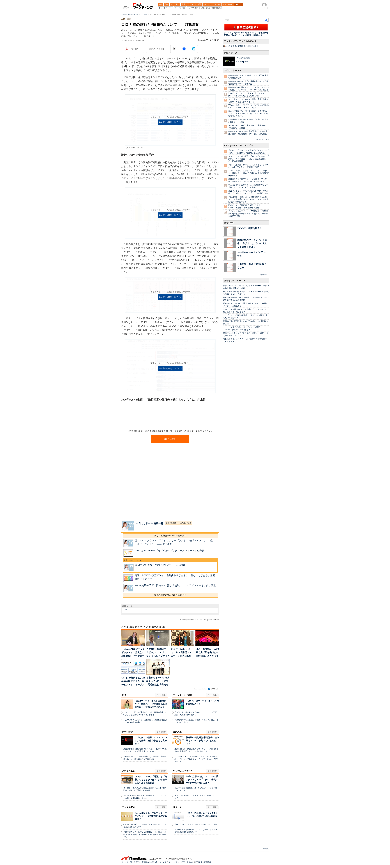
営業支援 (177, 732)
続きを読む (170, 438)
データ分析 (127, 732)
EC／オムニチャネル (183, 771)
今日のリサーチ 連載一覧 (149, 523)
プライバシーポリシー (171, 862)
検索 (266, 20)
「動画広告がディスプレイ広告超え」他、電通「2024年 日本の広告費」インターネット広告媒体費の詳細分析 (145, 834)
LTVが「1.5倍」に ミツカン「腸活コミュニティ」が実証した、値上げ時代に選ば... (182, 653)
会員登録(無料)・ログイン (170, 122)
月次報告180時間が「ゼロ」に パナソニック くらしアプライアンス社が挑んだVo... (158, 653)
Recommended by (200, 689)
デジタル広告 (128, 807)
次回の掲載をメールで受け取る (178, 523)
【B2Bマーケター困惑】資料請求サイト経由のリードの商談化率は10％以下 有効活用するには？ (151, 704)
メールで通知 (158, 49)
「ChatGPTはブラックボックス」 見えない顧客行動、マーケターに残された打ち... (133, 653)
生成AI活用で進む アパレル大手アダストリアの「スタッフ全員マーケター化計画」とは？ (202, 779)
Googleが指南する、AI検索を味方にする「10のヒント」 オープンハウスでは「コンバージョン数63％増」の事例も (248, 113)
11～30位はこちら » (262, 139)
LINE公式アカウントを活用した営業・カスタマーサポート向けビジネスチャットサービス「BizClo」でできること (196, 758)
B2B (124, 695)
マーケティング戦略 (182, 695)
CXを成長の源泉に (243, 58)
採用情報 (198, 862)
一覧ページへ (264, 275)
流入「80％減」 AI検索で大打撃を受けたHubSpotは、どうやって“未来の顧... (207, 653)
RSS (183, 862)
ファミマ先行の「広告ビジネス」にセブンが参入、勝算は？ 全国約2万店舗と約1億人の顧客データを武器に (248, 173)
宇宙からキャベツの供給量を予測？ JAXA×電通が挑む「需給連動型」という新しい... (157, 681)
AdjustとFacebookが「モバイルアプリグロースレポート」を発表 (169, 550)
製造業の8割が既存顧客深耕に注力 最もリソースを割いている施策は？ (203, 740)
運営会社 (190, 862)
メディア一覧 (126, 862)
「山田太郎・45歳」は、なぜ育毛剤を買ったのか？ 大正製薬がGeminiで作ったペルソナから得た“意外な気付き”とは (248, 199)
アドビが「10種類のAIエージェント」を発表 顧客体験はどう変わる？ (151, 740)
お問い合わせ (155, 862)
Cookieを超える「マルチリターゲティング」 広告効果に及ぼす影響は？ (151, 816)
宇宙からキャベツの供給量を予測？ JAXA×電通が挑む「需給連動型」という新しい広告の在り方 (248, 133)
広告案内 (145, 862)
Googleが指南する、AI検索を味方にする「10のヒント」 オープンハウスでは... (133, 681)
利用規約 (266, 848)
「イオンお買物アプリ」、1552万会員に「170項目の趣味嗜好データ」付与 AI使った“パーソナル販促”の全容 (248, 213)
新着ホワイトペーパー (235, 280)
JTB (125, 610)
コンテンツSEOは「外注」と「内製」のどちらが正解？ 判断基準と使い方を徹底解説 (151, 779)
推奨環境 (207, 862)
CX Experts (242, 61)
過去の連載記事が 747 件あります (170, 595)
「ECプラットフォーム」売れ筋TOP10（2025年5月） (196, 824)
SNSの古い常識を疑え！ (249, 228)
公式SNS (136, 862)
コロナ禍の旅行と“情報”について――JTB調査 (160, 565)
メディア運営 (128, 771)
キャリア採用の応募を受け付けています (241, 46)
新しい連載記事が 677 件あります (170, 535)
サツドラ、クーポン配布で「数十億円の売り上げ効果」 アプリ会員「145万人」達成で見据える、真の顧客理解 (248, 158)
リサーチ (177, 807)
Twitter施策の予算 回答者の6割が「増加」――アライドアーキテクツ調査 (175, 585)
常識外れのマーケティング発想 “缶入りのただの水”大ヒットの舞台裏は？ (252, 243)
